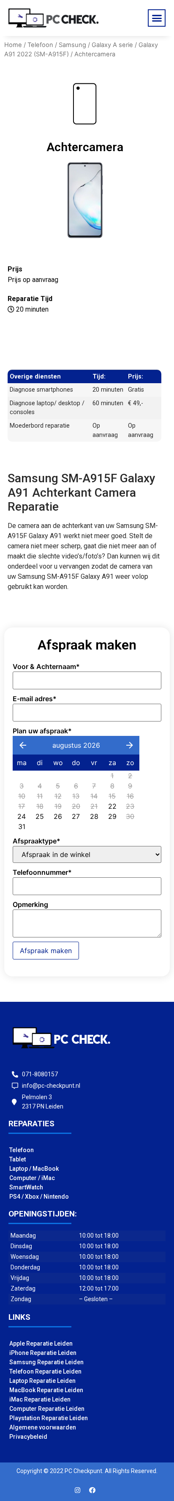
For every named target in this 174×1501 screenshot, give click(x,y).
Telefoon (40, 45)
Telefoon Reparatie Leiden (45, 1371)
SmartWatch (26, 1187)
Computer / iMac (32, 1178)
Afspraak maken (46, 950)
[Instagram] (77, 1490)
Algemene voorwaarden (42, 1427)
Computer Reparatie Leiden (46, 1408)
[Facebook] (92, 1490)
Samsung (72, 45)
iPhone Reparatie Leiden (42, 1352)
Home (13, 45)
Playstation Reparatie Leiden (48, 1418)
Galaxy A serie (112, 45)
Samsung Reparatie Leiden (46, 1362)
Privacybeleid (28, 1436)
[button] (157, 18)
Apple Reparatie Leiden (41, 1343)
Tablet (17, 1159)
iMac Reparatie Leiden (40, 1399)
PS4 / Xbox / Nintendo (39, 1196)
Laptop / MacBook (34, 1168)
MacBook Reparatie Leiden (46, 1390)
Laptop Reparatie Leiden (42, 1380)
